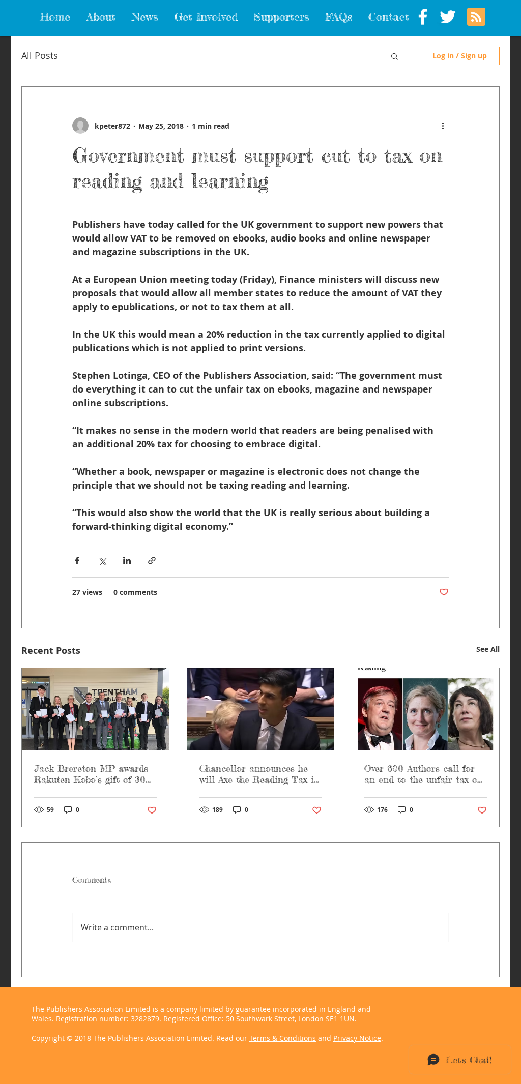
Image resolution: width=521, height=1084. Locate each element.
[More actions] (443, 125)
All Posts (39, 55)
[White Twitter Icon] (447, 16)
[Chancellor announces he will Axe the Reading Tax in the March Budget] (260, 709)
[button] (394, 56)
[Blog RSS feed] (476, 17)
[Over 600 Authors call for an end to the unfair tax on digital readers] (425, 709)
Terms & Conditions (282, 1038)
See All (488, 649)
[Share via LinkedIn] (127, 560)
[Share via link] (152, 560)
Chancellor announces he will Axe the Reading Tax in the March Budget (259, 774)
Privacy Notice (357, 1038)
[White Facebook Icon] (422, 16)
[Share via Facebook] (77, 560)
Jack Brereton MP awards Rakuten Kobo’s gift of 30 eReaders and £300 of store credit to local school (94, 774)
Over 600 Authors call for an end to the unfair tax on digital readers (423, 774)
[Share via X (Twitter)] (102, 560)
